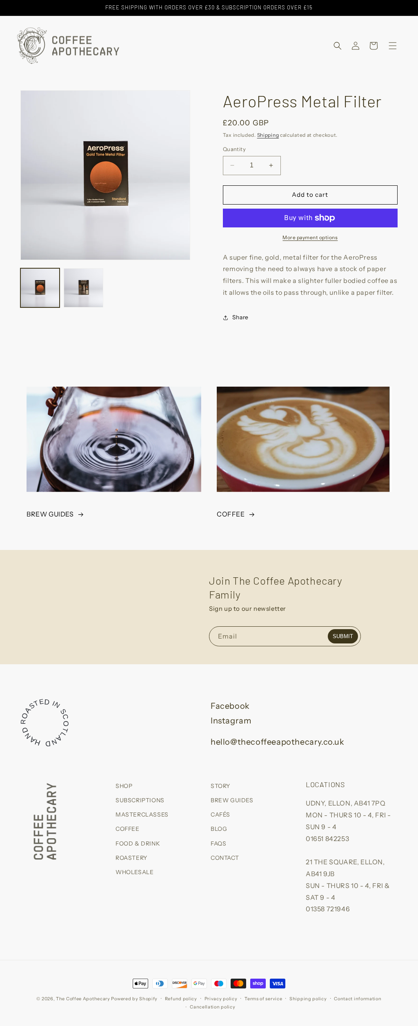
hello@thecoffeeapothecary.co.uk (278, 742)
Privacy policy (221, 999)
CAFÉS (220, 814)
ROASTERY (131, 857)
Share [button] (240, 317)
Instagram (231, 721)
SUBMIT (343, 636)
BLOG (219, 828)
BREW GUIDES (50, 514)
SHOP (124, 786)
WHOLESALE (134, 872)
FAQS (218, 843)
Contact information (357, 999)
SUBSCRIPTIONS (140, 800)
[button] (338, 46)
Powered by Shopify (134, 999)
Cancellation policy (212, 1007)
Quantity (234, 149)
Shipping (268, 135)
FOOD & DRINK (138, 843)
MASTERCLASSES (142, 814)
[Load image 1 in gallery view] (40, 287)
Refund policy (181, 999)
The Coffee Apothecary (83, 999)
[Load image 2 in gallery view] (83, 287)
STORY (220, 786)
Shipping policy (308, 999)
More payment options (310, 237)
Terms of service (263, 999)
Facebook (230, 706)
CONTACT (225, 857)
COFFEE (231, 514)
